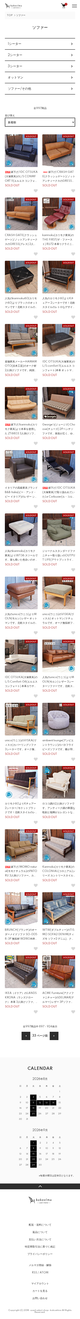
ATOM (44, 1272)
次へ (54, 1036)
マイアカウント (40, 1283)
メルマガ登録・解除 (40, 1265)
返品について (40, 1232)
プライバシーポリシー (40, 1254)
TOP (10, 15)
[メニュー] (74, 6)
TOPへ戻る (40, 1186)
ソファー (20, 15)
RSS (34, 1272)
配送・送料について (40, 1225)
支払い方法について (40, 1239)
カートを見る (40, 1291)
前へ (26, 1036)
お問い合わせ (40, 1298)
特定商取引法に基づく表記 (40, 1246)
